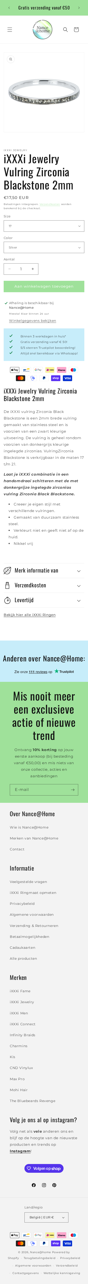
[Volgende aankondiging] (79, 7)
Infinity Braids (22, 1035)
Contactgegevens (25, 1273)
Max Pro (17, 1079)
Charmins (19, 1046)
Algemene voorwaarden (32, 914)
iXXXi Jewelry (22, 1002)
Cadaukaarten (22, 947)
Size (7, 216)
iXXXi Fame (20, 991)
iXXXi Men (19, 1013)
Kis (12, 1057)
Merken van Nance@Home (34, 838)
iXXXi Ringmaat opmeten (33, 892)
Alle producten (23, 958)
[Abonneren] (72, 790)
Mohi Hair (19, 1090)
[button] (9, 29)
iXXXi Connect (23, 1024)
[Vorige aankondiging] (9, 7)
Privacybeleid (22, 903)
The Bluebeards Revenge (32, 1101)
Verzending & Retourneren (34, 926)
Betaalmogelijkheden (29, 936)
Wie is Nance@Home (29, 827)
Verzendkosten (50, 204)
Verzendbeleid (66, 1265)
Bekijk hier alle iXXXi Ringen (29, 615)
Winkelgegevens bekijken (32, 320)
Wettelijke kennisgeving (62, 1273)
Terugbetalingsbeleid (39, 1258)
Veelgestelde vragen (28, 882)
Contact (17, 849)
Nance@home (40, 1252)
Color (8, 238)
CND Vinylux (21, 1068)
